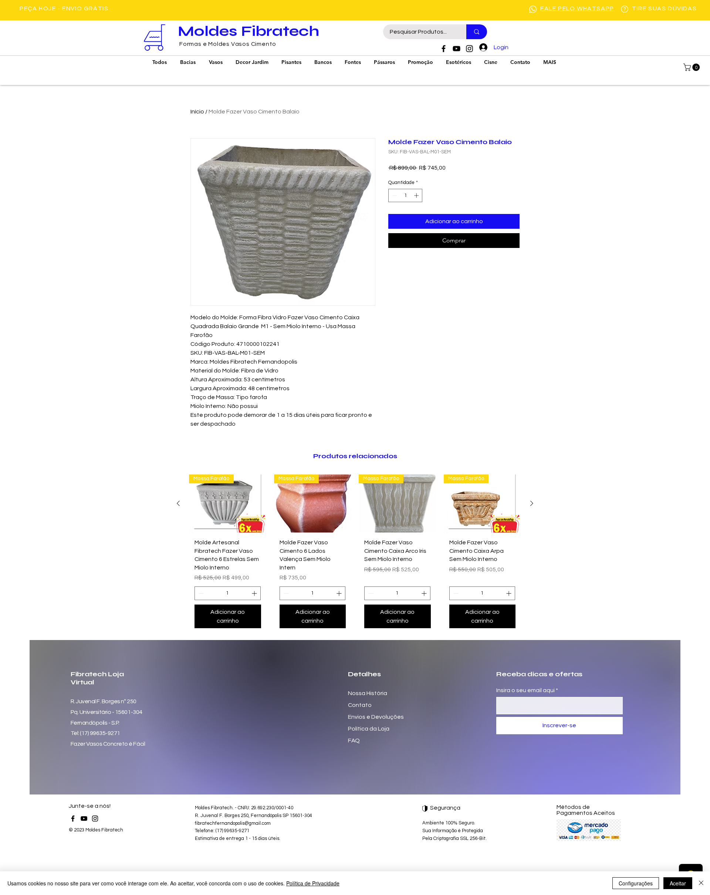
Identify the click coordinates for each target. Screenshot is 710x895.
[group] (355, 554)
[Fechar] (701, 883)
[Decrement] (393, 195)
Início (197, 112)
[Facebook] (443, 48)
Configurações (636, 883)
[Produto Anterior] (178, 503)
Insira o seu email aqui (525, 690)
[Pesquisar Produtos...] (476, 31)
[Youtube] (456, 48)
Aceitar (678, 883)
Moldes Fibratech (248, 31)
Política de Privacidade (312, 883)
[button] (692, 67)
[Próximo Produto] (531, 503)
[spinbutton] (405, 195)
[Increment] (417, 195)
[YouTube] (84, 818)
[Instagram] (469, 48)
